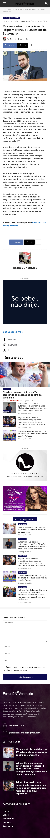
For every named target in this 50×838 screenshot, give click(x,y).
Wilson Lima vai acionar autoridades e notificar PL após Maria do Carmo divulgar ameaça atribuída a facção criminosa (32, 407)
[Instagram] (4, 345)
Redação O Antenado (19, 39)
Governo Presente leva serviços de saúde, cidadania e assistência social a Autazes (32, 433)
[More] (31, 45)
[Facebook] (4, 340)
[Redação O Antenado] (5, 39)
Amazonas (6, 389)
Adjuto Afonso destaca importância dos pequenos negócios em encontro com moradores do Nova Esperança (31, 421)
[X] (4, 350)
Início (4, 9)
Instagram (13, 345)
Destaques (15, 17)
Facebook (12, 340)
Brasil (9, 9)
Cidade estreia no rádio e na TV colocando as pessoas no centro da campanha (22, 395)
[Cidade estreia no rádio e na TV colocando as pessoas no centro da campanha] (25, 374)
